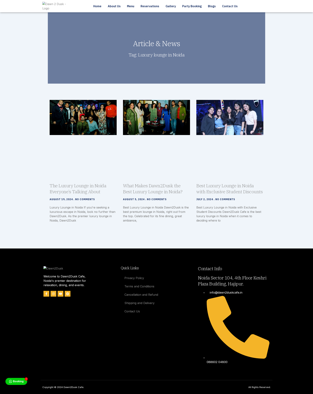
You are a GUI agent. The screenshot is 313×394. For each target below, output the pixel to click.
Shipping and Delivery (139, 303)
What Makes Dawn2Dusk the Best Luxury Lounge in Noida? (152, 189)
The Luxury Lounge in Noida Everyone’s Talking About (78, 189)
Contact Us (230, 6)
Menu (130, 6)
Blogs (212, 6)
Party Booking (192, 6)
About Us (114, 6)
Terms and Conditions (139, 286)
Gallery (171, 6)
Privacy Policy (134, 278)
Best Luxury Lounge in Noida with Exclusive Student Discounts (229, 189)
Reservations (150, 6)
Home (97, 6)
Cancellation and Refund (141, 294)
